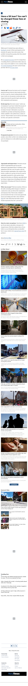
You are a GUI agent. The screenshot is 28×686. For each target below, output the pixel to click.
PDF (2, 198)
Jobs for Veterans (18, 667)
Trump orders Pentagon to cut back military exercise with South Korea (17, 525)
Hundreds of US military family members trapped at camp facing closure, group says (13, 586)
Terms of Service (4, 657)
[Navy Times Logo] (8, 2)
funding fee (4, 50)
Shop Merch (17, 660)
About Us (17, 664)
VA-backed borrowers (8, 59)
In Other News (5, 249)
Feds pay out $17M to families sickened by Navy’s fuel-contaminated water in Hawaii (13, 384)
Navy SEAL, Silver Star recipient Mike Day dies (12, 595)
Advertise (3, 664)
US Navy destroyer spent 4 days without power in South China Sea (13, 591)
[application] (14, 499)
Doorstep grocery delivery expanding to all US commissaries (12, 477)
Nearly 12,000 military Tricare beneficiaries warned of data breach (14, 291)
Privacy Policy (4, 655)
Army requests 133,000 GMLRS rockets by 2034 (17, 512)
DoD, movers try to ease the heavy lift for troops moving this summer (13, 360)
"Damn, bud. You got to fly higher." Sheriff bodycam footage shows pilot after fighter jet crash (17, 519)
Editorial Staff (4, 669)
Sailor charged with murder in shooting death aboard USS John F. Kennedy (14, 582)
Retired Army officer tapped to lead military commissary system (11, 313)
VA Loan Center (14, 67)
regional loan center (19, 231)
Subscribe (17, 655)
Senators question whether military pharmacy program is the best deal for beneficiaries (12, 267)
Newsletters (17, 657)
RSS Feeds (17, 658)
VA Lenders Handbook (6, 65)
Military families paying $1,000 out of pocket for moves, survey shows (12, 429)
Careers (16, 666)
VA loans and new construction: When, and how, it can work (15, 124)
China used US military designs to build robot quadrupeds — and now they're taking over (14, 508)
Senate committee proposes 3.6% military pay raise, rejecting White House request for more (13, 453)
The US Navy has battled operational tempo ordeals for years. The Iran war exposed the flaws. (13, 577)
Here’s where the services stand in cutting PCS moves (12, 336)
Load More (14, 484)
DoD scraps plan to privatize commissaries (11, 406)
